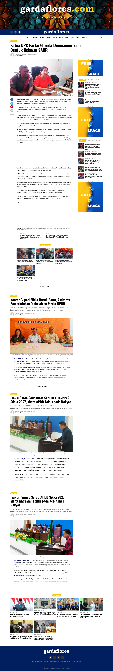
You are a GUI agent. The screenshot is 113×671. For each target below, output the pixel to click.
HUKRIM (66, 37)
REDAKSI (46, 662)
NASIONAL (42, 37)
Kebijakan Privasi (77, 662)
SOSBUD (77, 37)
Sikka (22, 229)
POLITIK (61, 37)
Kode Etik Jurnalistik (66, 662)
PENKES (72, 37)
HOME (27, 37)
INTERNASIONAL (34, 37)
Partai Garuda (66, 228)
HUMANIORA (48, 37)
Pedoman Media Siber (54, 662)
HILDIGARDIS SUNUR (41, 228)
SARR (18, 229)
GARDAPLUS (84, 37)
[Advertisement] (45, 155)
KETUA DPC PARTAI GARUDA (54, 228)
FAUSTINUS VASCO (30, 228)
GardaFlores (20, 55)
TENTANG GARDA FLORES (37, 662)
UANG (26, 229)
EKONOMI (55, 37)
